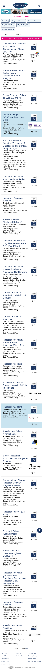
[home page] (20, 8)
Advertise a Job (5, 664)
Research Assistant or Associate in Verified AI (14, 178)
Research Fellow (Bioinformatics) (11, 532)
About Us (18, 653)
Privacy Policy (32, 656)
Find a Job (4, 653)
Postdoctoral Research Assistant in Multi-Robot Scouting (14, 295)
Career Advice (5, 658)
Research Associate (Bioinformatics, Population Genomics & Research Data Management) (14, 578)
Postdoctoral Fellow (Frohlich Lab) (12, 432)
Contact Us (19, 656)
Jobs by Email (5, 661)
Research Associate (12, 364)
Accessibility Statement (35, 661)
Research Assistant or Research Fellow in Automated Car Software (15, 269)
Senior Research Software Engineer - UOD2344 (12, 553)
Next (26, 648)
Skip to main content (8, 2)
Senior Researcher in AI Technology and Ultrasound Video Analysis (14, 74)
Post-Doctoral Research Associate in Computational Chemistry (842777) (15, 47)
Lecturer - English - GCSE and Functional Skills (13, 117)
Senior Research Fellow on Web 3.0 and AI (14, 96)
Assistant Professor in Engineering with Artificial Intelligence (15, 385)
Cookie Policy (32, 658)
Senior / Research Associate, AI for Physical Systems (15, 458)
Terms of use (32, 653)
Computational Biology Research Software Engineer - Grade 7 (14, 483)
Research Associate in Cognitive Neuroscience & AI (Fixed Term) (14, 243)
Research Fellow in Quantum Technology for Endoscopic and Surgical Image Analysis (15, 144)
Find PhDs (4, 656)
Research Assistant (12, 407)
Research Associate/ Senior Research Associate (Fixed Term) (14, 342)
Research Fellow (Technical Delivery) (12, 220)
